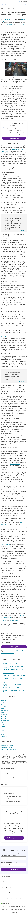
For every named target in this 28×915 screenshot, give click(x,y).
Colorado (3, 700)
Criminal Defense (20, 651)
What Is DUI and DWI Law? (10, 663)
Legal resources (8, 8)
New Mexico (4, 716)
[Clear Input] (25, 642)
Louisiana (3, 706)
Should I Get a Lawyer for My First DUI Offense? (13, 670)
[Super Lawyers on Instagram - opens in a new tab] (12, 897)
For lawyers (4, 882)
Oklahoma (3, 724)
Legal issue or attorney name (8, 855)
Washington (4, 736)
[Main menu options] (2, 4)
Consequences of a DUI (7, 745)
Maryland (3, 708)
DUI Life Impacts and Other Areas (9, 749)
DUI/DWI (13, 8)
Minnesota (4, 712)
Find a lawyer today (14, 138)
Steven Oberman (19, 24)
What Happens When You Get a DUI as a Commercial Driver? (13, 691)
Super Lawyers (5, 877)
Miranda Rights (13, 620)
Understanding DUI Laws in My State (12, 678)
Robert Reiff (9, 24)
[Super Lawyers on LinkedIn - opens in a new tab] (19, 897)
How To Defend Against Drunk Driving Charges (13, 667)
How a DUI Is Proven (8, 673)
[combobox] (14, 642)
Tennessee (3, 728)
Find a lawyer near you (14, 838)
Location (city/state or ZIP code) (8, 639)
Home (2, 8)
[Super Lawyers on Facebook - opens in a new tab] (8, 897)
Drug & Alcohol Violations (7, 653)
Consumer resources (7, 887)
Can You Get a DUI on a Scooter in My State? (14, 675)
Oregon (3, 726)
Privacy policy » (17, 909)
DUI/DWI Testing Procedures (8, 747)
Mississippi (4, 714)
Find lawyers (14, 647)
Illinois (2, 704)
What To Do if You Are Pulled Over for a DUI (14, 687)
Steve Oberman (5, 544)
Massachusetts (5, 710)
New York (3, 718)
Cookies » (23, 909)
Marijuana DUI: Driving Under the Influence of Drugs (15, 681)
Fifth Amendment (15, 464)
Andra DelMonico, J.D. (8, 19)
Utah (2, 732)
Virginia (3, 734)
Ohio (2, 722)
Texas (2, 730)
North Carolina (5, 720)
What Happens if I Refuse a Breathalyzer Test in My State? (14, 685)
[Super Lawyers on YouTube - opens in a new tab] (16, 897)
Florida (3, 702)
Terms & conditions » (7, 909)
